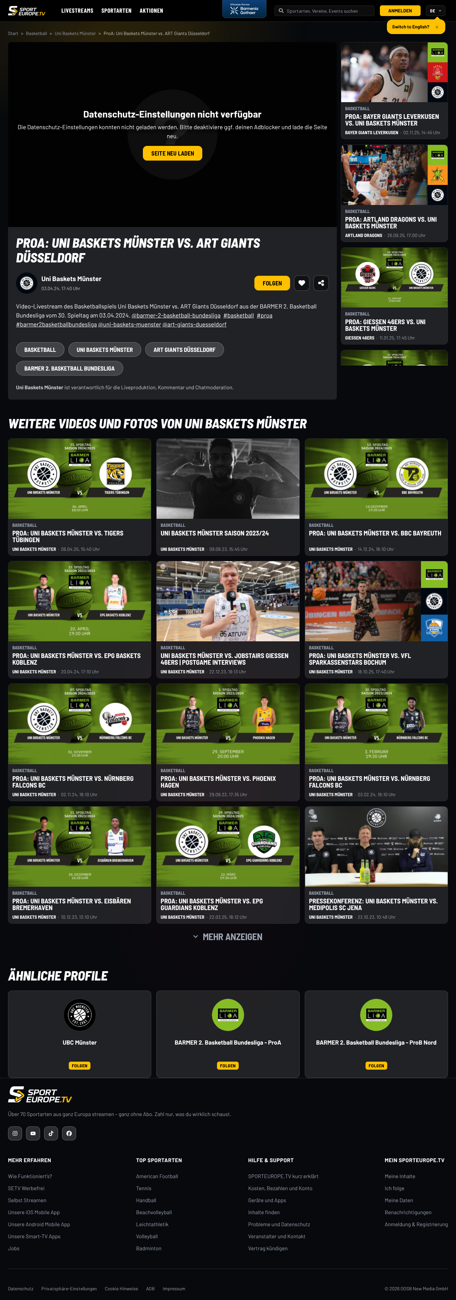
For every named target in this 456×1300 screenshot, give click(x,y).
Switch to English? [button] (410, 24)
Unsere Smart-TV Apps (34, 1236)
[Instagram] (15, 1133)
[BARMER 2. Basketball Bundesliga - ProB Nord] (376, 1015)
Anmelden (400, 10)
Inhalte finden (264, 1212)
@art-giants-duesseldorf (194, 324)
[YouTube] (33, 1133)
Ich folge (394, 1188)
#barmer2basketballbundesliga (56, 324)
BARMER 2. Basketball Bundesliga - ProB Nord (376, 1042)
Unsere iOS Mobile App (34, 1212)
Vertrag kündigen (267, 1248)
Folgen (272, 283)
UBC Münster (80, 1042)
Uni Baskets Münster (75, 33)
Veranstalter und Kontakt (276, 1236)
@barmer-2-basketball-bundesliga (176, 315)
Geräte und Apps (267, 1200)
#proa (264, 315)
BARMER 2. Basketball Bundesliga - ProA (228, 1042)
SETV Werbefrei (26, 1188)
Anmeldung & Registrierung (416, 1224)
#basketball (238, 315)
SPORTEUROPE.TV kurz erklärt (283, 1176)
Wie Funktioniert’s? (30, 1176)
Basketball (36, 33)
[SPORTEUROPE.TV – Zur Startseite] (26, 10)
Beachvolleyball (154, 1212)
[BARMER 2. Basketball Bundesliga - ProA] (228, 1015)
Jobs (13, 1248)
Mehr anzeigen (232, 936)
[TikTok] (51, 1133)
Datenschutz (20, 1288)
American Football (157, 1176)
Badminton (149, 1248)
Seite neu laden (172, 153)
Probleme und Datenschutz (279, 1224)
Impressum (174, 1288)
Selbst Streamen (27, 1200)
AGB (150, 1288)
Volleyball (147, 1236)
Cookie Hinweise (121, 1288)
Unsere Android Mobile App (39, 1224)
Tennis (144, 1188)
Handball (146, 1200)
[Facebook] (69, 1133)
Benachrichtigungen (408, 1212)
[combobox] (328, 11)
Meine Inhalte (400, 1176)
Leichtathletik (152, 1224)
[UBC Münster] (80, 1015)
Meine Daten (399, 1200)
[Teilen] (321, 283)
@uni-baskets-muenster (129, 324)
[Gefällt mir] (301, 283)
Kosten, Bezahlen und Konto (280, 1188)
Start (13, 33)
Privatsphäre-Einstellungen (69, 1288)
